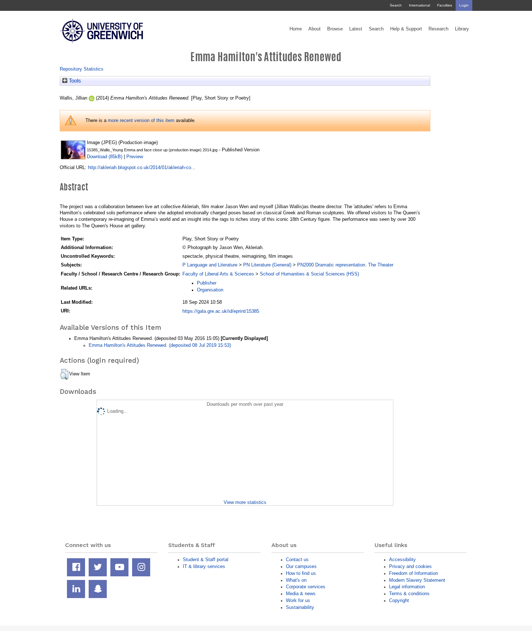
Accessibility (402, 559)
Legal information (407, 586)
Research (438, 28)
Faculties (444, 5)
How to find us (301, 573)
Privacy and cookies (410, 566)
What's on (296, 580)
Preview (134, 156)
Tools (74, 81)
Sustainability (300, 607)
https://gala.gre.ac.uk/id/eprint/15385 (220, 311)
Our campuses (301, 566)
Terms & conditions (409, 593)
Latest (355, 28)
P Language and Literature (209, 265)
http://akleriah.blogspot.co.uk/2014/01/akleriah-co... (141, 167)
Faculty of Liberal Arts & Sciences (218, 274)
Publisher (206, 283)
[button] (64, 374)
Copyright (399, 600)
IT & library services (204, 566)
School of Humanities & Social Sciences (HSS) (309, 274)
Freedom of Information (413, 573)
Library (462, 28)
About (314, 28)
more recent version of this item (141, 120)
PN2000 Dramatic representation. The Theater (345, 265)
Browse (335, 28)
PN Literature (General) (267, 265)
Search (396, 5)
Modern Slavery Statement (417, 580)
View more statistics (245, 502)
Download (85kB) (104, 156)
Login (464, 5)
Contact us (297, 559)
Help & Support (406, 28)
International (419, 5)
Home (296, 28)
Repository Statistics (82, 69)
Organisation (210, 290)
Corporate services (305, 586)
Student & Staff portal (205, 559)
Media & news (301, 593)
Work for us (298, 600)
